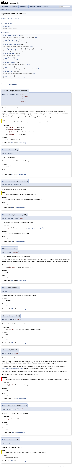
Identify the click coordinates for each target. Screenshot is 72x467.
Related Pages (13, 6)
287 (12, 461)
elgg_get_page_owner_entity (11, 40)
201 (12, 398)
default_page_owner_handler (12, 49)
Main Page (5, 6)
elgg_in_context (8, 71)
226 (12, 174)
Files (38, 6)
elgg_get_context (8, 58)
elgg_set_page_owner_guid (11, 44)
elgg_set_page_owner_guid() (35, 228)
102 (12, 142)
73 (12, 432)
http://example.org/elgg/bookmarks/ (12, 368)
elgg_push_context (9, 62)
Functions (70, 12)
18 (12, 241)
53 (12, 207)
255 (12, 309)
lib (6, 9)
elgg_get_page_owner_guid (11, 35)
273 (12, 280)
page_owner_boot (8, 76)
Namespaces (23, 6)
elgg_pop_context (8, 67)
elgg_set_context (8, 53)
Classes (32, 6)
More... (36, 37)
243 (12, 343)
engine (2, 9)
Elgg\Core (6, 26)
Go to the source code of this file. (10, 18)
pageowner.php (21, 142)
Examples (45, 6)
